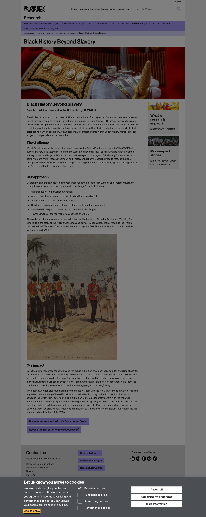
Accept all (157, 489)
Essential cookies (94, 488)
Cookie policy (32, 511)
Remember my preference (157, 496)
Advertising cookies (96, 501)
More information (156, 503)
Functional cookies (95, 494)
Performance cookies (97, 508)
